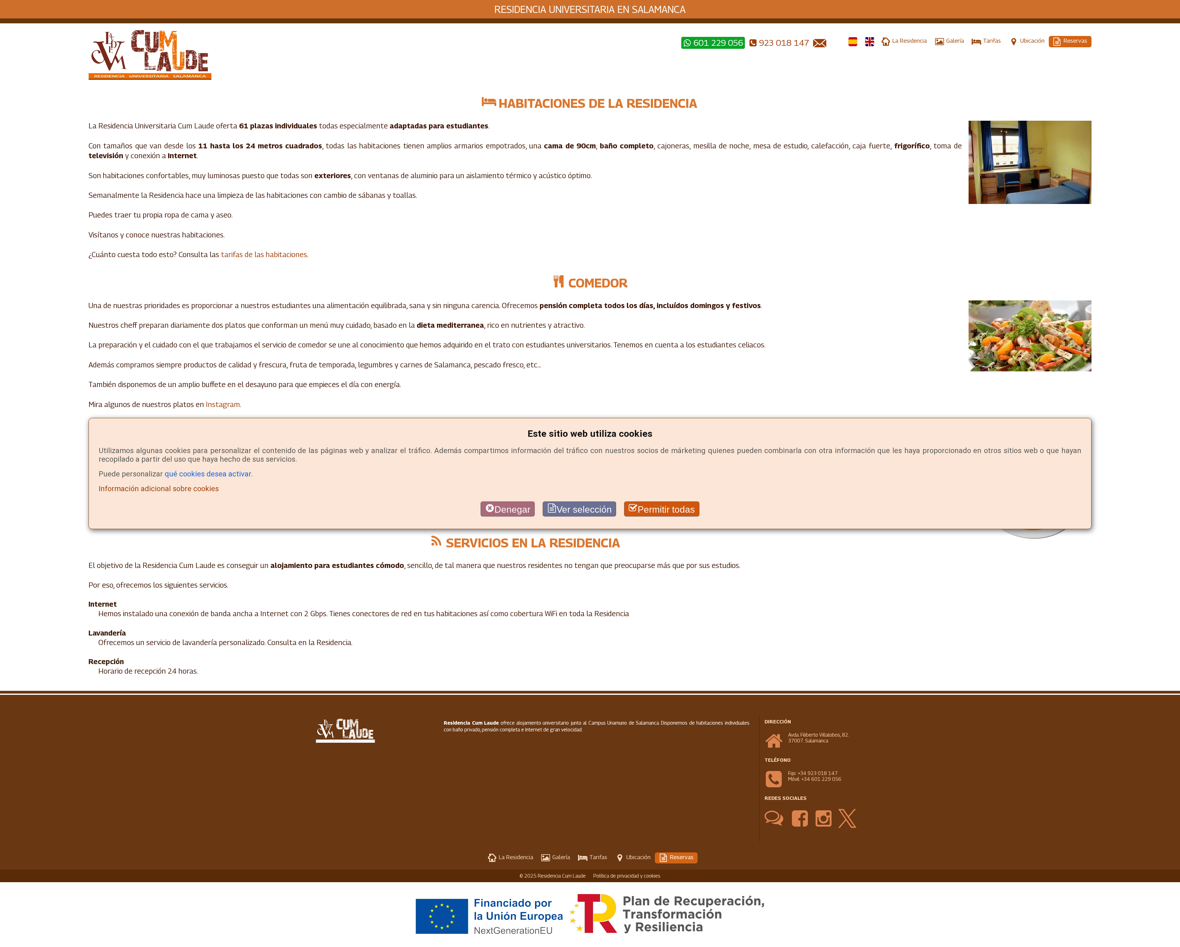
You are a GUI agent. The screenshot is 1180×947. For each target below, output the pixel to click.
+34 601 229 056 (821, 779)
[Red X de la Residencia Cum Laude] (847, 826)
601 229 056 (718, 43)
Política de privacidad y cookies (626, 876)
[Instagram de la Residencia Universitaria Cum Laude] (823, 826)
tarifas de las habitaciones (264, 254)
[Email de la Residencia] (820, 43)
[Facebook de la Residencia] (800, 826)
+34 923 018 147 (818, 773)
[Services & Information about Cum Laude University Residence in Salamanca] (869, 42)
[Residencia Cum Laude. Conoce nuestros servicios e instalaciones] (853, 42)
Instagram (223, 404)
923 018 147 (784, 43)
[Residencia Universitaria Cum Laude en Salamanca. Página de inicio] (383, 55)
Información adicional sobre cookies (159, 488)
